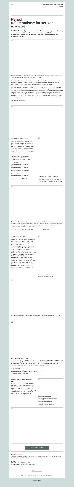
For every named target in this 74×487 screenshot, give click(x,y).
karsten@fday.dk (31, 464)
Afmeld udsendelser (37, 480)
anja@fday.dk (29, 462)
